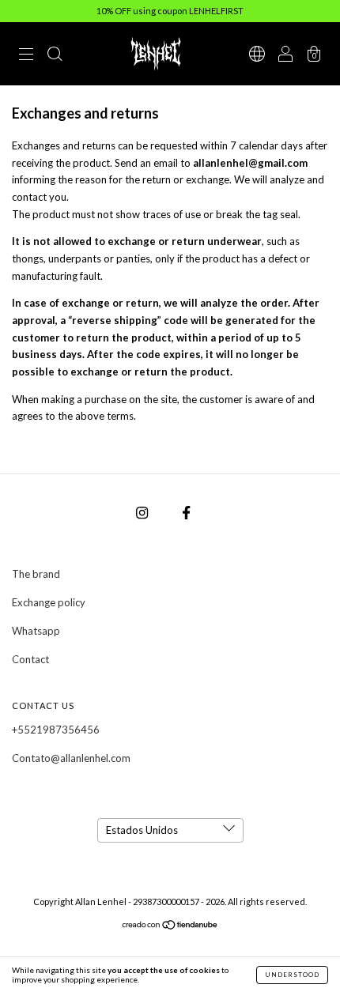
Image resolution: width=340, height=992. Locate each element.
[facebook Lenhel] (186, 513)
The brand (36, 574)
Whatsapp (36, 630)
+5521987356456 (56, 729)
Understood (292, 975)
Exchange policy (48, 602)
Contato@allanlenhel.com (71, 758)
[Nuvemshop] (170, 926)
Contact (30, 659)
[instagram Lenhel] (143, 513)
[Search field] (54, 55)
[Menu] (26, 55)
